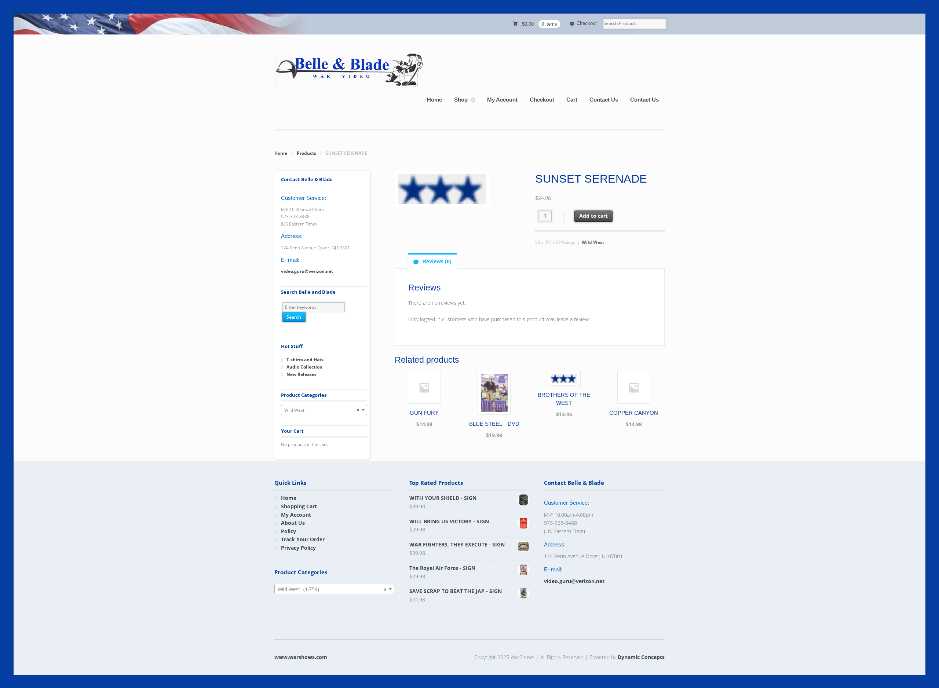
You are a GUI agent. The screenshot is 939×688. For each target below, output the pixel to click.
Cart (571, 99)
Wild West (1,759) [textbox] (332, 589)
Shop (461, 99)
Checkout (587, 23)
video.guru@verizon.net (307, 271)
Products (306, 153)
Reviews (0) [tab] (436, 261)
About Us (293, 522)
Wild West (593, 242)
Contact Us (603, 99)
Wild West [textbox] (321, 410)
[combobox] (324, 410)
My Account (502, 99)
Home (434, 99)
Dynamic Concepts (641, 657)
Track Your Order (303, 539)
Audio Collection (304, 367)
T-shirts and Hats (305, 359)
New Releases (301, 374)
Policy (288, 531)
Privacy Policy (298, 547)
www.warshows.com (300, 657)
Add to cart (593, 215)
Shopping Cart (299, 506)
